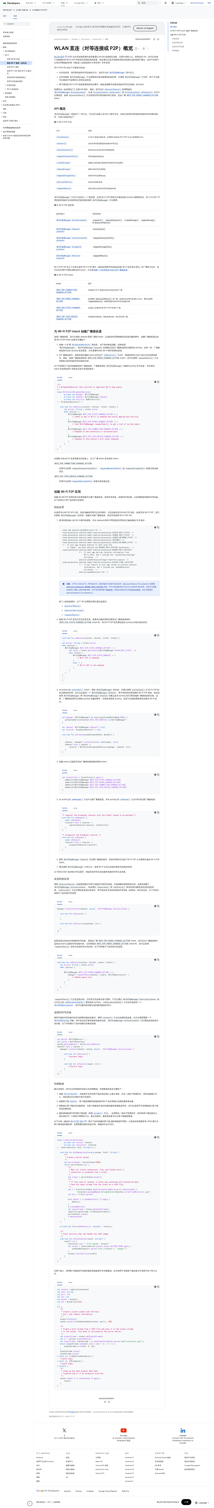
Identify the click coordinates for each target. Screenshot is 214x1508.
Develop (7, 10)
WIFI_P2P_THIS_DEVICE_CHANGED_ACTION (67, 317)
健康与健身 (70, 1465)
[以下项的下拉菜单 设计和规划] (54, 3)
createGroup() (63, 163)
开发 (63, 3)
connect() (61, 143)
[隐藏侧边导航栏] (29, 1503)
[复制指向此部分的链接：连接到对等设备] (73, 1012)
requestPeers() (64, 188)
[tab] (59, 377)
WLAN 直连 (59, 57)
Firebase (90, 1491)
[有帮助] (154, 39)
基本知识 (29, 3)
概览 (5, 16)
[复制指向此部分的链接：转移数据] (66, 1083)
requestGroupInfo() (66, 175)
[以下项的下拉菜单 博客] (104, 3)
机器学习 (69, 1461)
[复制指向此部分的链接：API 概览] (68, 108)
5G (67, 1477)
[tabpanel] (107, 416)
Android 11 (129, 1481)
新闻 (38, 1473)
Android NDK (160, 1473)
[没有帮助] (158, 39)
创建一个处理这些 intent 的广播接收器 (110, 270)
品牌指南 (56, 1502)
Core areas (22, 10)
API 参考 (158, 1465)
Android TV (99, 1473)
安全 (38, 1465)
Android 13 (129, 1473)
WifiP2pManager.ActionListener (72, 220)
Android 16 (129, 1461)
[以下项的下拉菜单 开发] (68, 3)
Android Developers (61, 39)
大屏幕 (98, 1457)
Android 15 (129, 1465)
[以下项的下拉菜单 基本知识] (36, 3)
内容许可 (73, 1412)
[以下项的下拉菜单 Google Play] (88, 3)
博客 (99, 3)
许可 (49, 1502)
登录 (209, 3)
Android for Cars (102, 1469)
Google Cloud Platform (108, 1491)
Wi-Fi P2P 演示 (77, 1121)
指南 (15, 16)
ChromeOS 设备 (101, 1465)
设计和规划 (47, 3)
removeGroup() (63, 169)
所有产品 (125, 1491)
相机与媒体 (70, 1469)
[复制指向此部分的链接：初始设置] (66, 507)
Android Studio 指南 (163, 1457)
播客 (38, 1481)
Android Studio (197, 3)
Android (39, 1457)
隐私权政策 (70, 1473)
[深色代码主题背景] (155, 381)
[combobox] (149, 3)
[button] (16, 47)
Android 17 (129, 1457)
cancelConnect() (65, 150)
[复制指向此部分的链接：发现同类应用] (71, 879)
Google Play (79, 3)
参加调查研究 (189, 1469)
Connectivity (39, 10)
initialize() (63, 137)
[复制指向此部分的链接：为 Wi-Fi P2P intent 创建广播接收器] (104, 331)
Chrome (79, 1491)
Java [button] (70, 377)
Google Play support (192, 1465)
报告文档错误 (189, 1461)
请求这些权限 (135, 590)
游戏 (67, 1457)
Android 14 (129, 1469)
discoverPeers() (64, 182)
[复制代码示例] (158, 381)
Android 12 (129, 1477)
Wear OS (99, 1461)
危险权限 (109, 590)
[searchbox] (16, 24)
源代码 (38, 1469)
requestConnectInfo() (67, 156)
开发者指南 (159, 1461)
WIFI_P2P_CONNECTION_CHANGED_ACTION (67, 291)
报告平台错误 (189, 1457)
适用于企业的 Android (45, 1461)
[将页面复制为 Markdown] (144, 49)
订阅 (186, 1502)
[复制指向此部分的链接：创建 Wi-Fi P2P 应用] (83, 491)
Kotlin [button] (59, 377)
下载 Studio (159, 1469)
